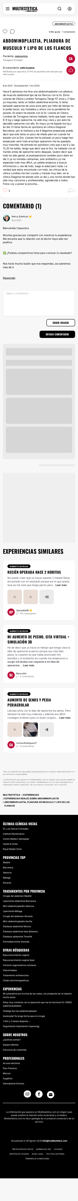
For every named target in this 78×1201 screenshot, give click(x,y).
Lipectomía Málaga (12, 911)
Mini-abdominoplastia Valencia (18, 906)
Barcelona (8, 867)
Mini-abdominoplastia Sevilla (17, 921)
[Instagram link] (27, 1095)
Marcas (7, 1073)
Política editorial (55, 1154)
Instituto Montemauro (13, 833)
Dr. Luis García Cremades (15, 828)
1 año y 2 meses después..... (17, 1021)
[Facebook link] (39, 1095)
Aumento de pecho (19, 566)
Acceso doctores (11, 1063)
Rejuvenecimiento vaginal (16, 955)
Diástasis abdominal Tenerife (17, 936)
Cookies (58, 1149)
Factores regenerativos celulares (19, 965)
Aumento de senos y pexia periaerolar (29, 702)
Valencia (7, 872)
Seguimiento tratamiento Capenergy (21, 1026)
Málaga (7, 877)
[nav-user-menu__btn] (69, 9)
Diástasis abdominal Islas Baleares (20, 931)
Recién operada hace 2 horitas (34, 572)
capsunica (21, 56)
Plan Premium (10, 1068)
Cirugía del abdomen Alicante (18, 916)
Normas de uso (43, 1149)
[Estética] (25, 9)
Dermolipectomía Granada (16, 941)
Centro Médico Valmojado (16, 839)
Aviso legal (38, 1154)
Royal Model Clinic (12, 849)
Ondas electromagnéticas (16, 980)
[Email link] (50, 1094)
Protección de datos (22, 1149)
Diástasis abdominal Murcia (17, 926)
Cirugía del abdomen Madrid (17, 896)
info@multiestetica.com (54, 1140)
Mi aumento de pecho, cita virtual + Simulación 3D (38, 639)
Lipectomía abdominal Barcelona (19, 901)
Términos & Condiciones (37, 1159)
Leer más (61, 585)
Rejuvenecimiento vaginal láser (19, 960)
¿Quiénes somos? (11, 1039)
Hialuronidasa (10, 970)
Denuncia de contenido (14, 1049)
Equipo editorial (11, 1044)
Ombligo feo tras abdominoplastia (20, 1011)
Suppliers (7, 1078)
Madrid (6, 862)
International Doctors (13, 1083)
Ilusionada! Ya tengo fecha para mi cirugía (24, 1016)
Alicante (7, 882)
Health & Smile (10, 844)
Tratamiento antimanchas (16, 975)
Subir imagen (61, 323)
